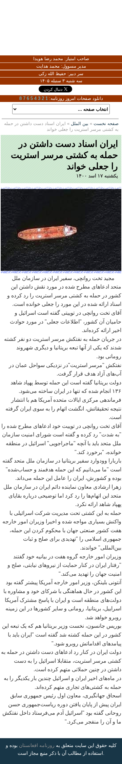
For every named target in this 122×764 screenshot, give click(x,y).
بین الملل (79, 123)
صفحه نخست (106, 123)
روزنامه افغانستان (37, 745)
